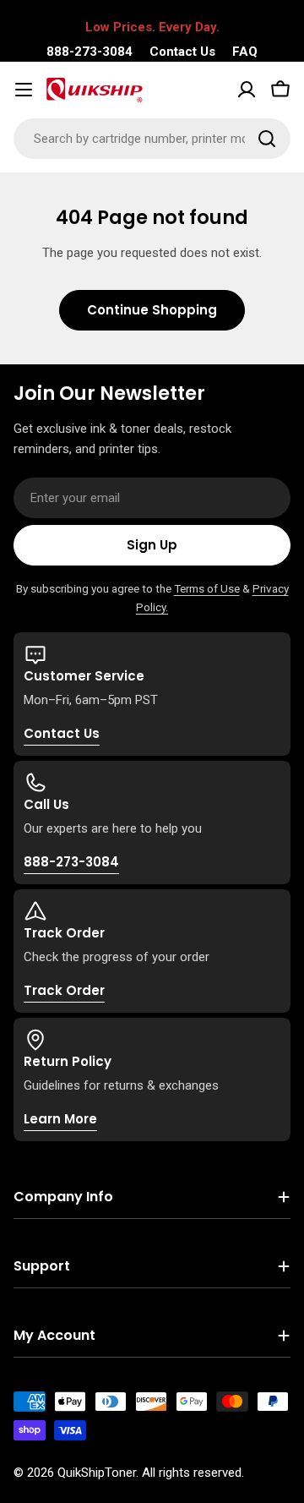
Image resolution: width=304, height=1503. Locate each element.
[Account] (246, 89)
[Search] (267, 138)
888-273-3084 (89, 51)
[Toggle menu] (24, 89)
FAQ (245, 51)
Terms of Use (207, 588)
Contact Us (182, 51)
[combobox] (152, 138)
